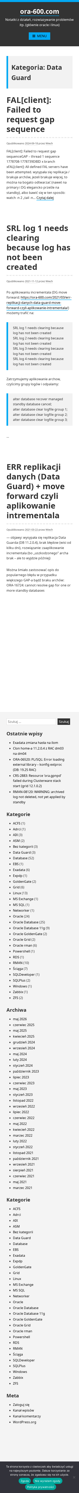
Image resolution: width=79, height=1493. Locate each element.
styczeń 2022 (23, 1147)
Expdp (17, 875)
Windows (20, 986)
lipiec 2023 (21, 1077)
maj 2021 (20, 1182)
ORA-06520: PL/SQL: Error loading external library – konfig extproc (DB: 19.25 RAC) (38, 764)
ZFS (15, 998)
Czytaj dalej (45, 197)
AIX (15, 835)
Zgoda (25, 1480)
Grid (16, 887)
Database (20, 858)
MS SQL (19, 905)
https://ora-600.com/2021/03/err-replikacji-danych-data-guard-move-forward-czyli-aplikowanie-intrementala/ (39, 302)
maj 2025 (20, 1030)
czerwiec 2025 (23, 1025)
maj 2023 (20, 1088)
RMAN (17, 963)
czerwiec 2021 (23, 1176)
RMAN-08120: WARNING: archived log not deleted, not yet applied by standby (39, 797)
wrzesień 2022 (24, 1106)
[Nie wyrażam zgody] (74, 1477)
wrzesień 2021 (24, 1164)
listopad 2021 (23, 1153)
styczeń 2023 (23, 1094)
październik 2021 (26, 1158)
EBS (16, 864)
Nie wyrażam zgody (47, 1480)
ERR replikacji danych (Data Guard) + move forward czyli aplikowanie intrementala (35, 491)
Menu (42, 36)
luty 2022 (20, 1141)
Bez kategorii (23, 846)
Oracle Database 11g (29, 928)
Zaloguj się (21, 1404)
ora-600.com (39, 11)
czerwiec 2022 (23, 1118)
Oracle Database (25, 922)
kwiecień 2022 (23, 1129)
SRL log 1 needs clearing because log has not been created (38, 247)
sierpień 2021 (23, 1170)
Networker (21, 910)
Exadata (19, 870)
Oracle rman (22, 945)
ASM (16, 840)
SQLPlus (19, 980)
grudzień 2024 (24, 1042)
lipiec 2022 (21, 1112)
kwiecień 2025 (23, 1036)
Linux (17, 893)
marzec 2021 (22, 1188)
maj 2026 (20, 1019)
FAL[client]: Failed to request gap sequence (30, 114)
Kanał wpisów (23, 1410)
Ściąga (18, 968)
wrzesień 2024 (24, 1048)
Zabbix (18, 992)
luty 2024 (20, 1059)
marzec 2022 (22, 1135)
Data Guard (22, 852)
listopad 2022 (23, 1100)
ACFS (16, 823)
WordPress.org (24, 1422)
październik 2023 (26, 1071)
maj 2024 (20, 1054)
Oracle (18, 916)
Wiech (49, 143)
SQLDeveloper (24, 974)
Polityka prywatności (40, 1487)
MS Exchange (23, 899)
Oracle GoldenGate (27, 934)
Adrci (17, 829)
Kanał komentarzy (27, 1416)
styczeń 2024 (23, 1065)
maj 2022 (20, 1123)
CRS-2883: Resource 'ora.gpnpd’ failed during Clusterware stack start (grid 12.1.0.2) (37, 780)
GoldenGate (22, 881)
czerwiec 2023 (23, 1083)
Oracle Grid (22, 939)
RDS (16, 957)
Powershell (21, 951)
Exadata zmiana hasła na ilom (35, 742)
